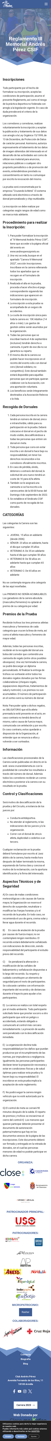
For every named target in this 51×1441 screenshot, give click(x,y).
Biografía (25, 1359)
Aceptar (8, 1436)
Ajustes (34, 1436)
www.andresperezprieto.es (24, 251)
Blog (25, 1363)
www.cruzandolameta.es (21, 765)
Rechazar (21, 1436)
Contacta (26, 1354)
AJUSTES (35, 1431)
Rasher (25, 1312)
